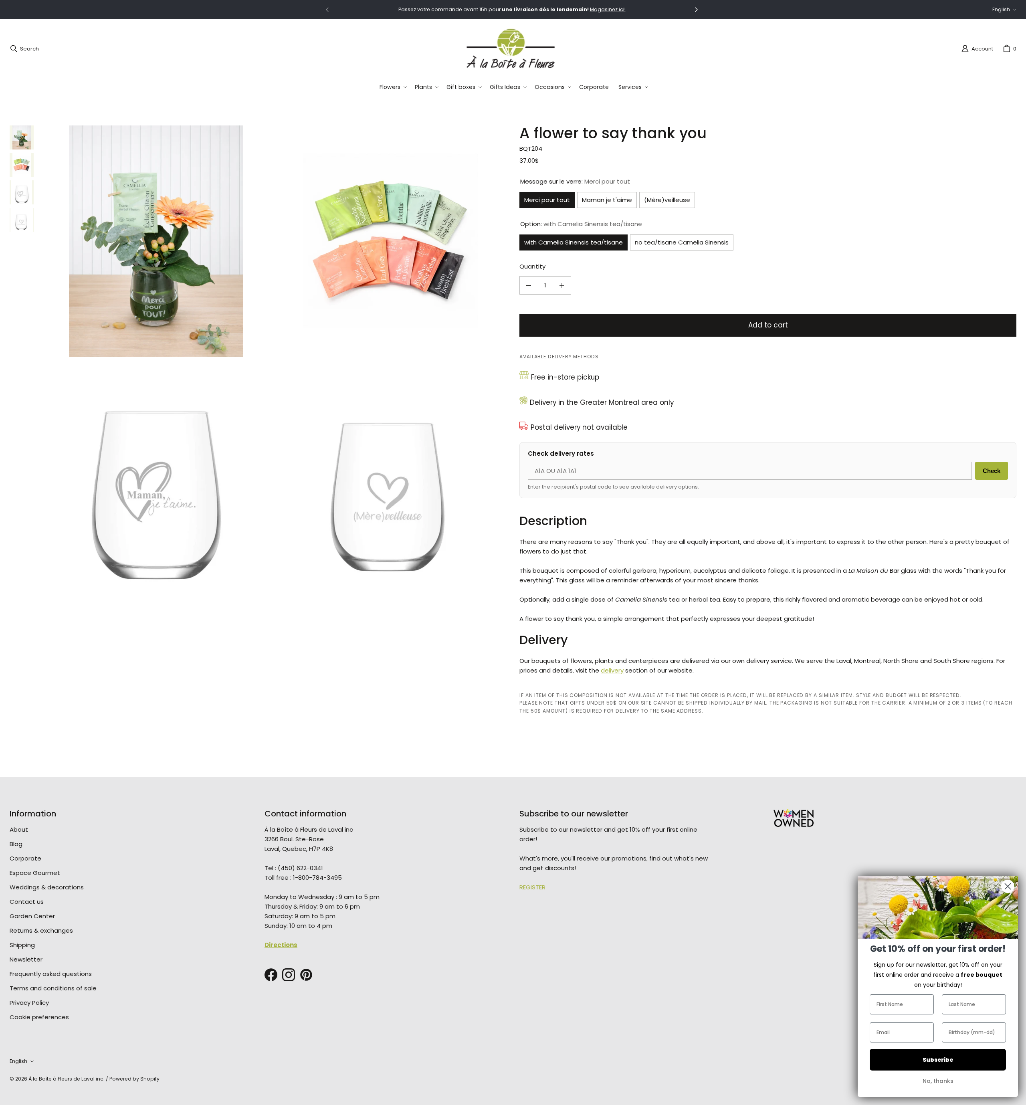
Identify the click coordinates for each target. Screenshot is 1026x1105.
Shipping (22, 945)
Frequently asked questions (51, 974)
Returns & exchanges (41, 930)
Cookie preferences (39, 1017)
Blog (16, 844)
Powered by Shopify (134, 1078)
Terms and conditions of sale (53, 988)
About (19, 829)
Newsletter (26, 959)
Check (991, 470)
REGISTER (532, 887)
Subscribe (938, 1060)
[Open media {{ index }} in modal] (156, 241)
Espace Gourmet (35, 873)
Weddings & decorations (47, 887)
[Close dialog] (1008, 886)
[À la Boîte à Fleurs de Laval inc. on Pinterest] (306, 975)
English (1001, 9)
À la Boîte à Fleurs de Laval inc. (66, 1078)
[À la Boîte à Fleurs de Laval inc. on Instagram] (288, 975)
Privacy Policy (29, 1002)
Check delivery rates (561, 453)
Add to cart (768, 325)
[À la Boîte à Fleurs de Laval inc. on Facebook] (271, 975)
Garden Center (32, 916)
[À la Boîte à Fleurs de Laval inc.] (511, 48)
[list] (273, 358)
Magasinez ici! (608, 9)
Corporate (25, 858)
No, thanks (938, 1081)
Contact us (27, 901)
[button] (392, 87)
